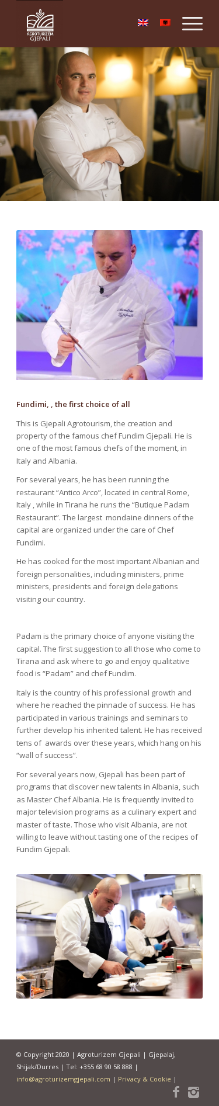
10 (152, 365)
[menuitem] (187, 23)
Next (176, 305)
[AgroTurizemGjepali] (90, 23)
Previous (42, 305)
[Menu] (187, 23)
